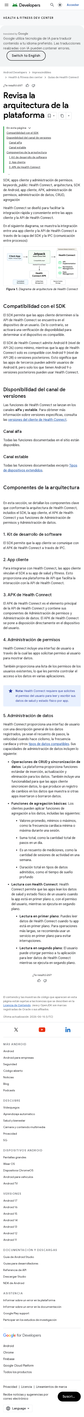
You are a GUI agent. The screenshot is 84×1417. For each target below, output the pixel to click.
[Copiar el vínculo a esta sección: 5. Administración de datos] (57, 716)
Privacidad (10, 1133)
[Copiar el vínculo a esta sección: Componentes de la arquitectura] (7, 494)
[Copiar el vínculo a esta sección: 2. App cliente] (33, 560)
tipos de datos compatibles (49, 744)
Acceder (73, 5)
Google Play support (16, 1313)
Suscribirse (72, 1397)
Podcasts (9, 1090)
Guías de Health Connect (63, 77)
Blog (6, 1084)
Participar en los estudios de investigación (30, 1320)
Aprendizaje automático (19, 1114)
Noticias (8, 1077)
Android (8, 1051)
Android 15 (10, 1213)
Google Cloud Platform (18, 1365)
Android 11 (10, 1240)
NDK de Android (13, 1283)
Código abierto (13, 1071)
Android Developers (15, 72)
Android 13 (10, 1227)
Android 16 (10, 1207)
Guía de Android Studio (18, 1257)
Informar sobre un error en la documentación (32, 1307)
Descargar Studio (14, 1276)
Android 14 (10, 1220)
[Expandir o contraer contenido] (29, 128)
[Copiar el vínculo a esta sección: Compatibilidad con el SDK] (69, 306)
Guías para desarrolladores (20, 1263)
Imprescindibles (41, 72)
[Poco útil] (33, 85)
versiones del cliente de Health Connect (37, 420)
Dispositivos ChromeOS (18, 1170)
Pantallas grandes (14, 1157)
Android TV (10, 1183)
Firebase (8, 1359)
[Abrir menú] (6, 5)
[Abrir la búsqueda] (52, 4)
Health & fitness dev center (28, 18)
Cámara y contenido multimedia (24, 1127)
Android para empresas (18, 1057)
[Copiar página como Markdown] (62, 115)
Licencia (26, 1386)
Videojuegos (11, 1107)
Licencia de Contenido (17, 1005)
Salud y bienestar (14, 1120)
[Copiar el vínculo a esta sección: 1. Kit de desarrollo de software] (66, 534)
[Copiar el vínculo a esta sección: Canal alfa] (26, 431)
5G (5, 1140)
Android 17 (10, 1200)
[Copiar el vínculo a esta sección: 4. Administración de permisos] (64, 640)
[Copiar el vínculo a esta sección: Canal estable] (32, 457)
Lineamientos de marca (51, 1386)
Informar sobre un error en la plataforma (29, 1300)
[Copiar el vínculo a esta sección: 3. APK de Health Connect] (56, 595)
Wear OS (9, 1164)
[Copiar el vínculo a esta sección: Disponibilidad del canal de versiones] (30, 396)
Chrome (8, 1352)
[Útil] (27, 85)
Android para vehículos (18, 1177)
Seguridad (10, 1064)
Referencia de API (14, 1270)
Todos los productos (17, 1372)
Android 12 (10, 1233)
